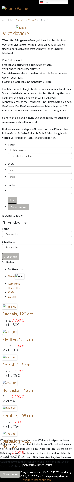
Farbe (5, 228)
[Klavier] (22, 27)
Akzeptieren (10, 474)
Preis (11, 292)
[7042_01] (9, 407)
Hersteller (14, 287)
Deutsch (47, 2)
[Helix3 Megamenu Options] (70, 8)
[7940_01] (9, 382)
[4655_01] (9, 306)
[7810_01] (9, 357)
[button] (10, 256)
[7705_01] (9, 433)
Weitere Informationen (37, 479)
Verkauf (32, 20)
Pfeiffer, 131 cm (17, 339)
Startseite (20, 20)
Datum (12, 296)
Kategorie (14, 283)
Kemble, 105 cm (17, 416)
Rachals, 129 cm (17, 314)
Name (11, 276)
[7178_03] (9, 331)
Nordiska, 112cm (18, 390)
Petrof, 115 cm (16, 365)
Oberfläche (8, 242)
